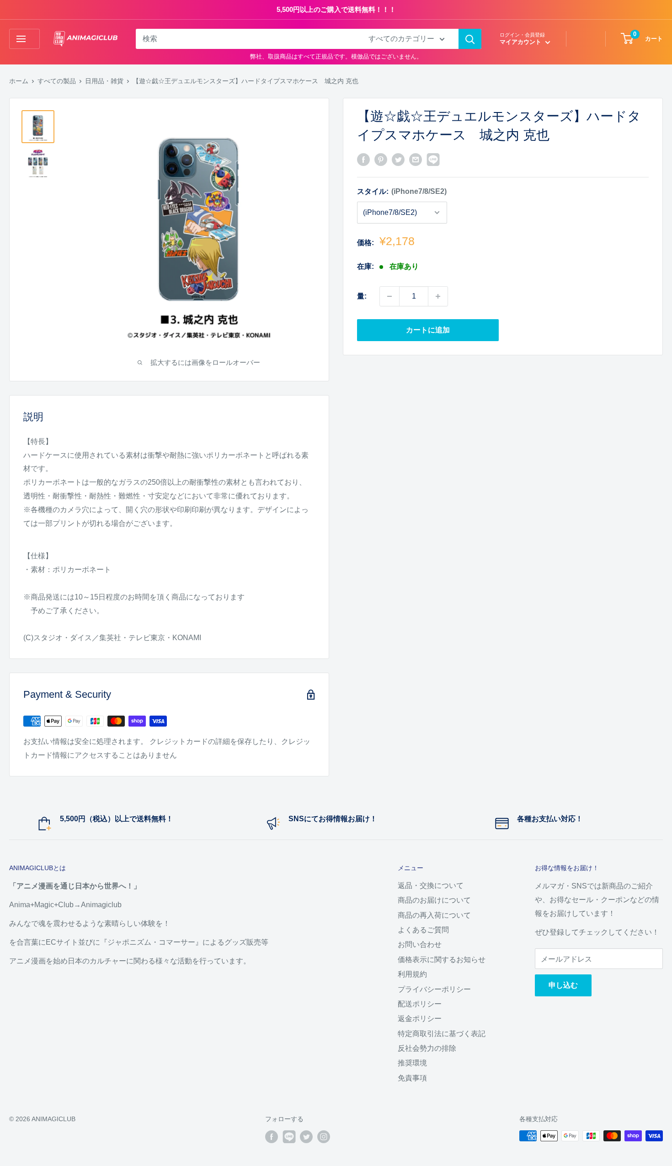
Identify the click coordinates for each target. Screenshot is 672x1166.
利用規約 (412, 974)
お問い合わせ (420, 944)
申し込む (563, 985)
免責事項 (412, 1078)
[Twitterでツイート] (398, 159)
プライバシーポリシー (434, 989)
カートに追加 (428, 330)
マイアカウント (521, 41)
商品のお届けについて (434, 900)
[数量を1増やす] (438, 296)
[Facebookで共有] (363, 159)
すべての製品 (56, 81)
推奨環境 (412, 1063)
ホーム (18, 81)
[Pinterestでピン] (380, 159)
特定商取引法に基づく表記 (441, 1034)
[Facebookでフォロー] (271, 1136)
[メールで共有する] (415, 159)
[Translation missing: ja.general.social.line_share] (433, 159)
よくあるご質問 (423, 930)
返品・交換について (431, 885)
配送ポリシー (420, 1004)
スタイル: (402, 191)
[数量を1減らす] (389, 296)
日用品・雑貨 (104, 81)
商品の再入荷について (434, 915)
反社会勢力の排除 (427, 1048)
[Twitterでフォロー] (306, 1136)
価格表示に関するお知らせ (441, 959)
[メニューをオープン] (24, 39)
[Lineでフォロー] (289, 1136)
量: (362, 296)
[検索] (470, 39)
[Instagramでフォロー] (323, 1136)
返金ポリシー (420, 1018)
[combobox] (246, 39)
